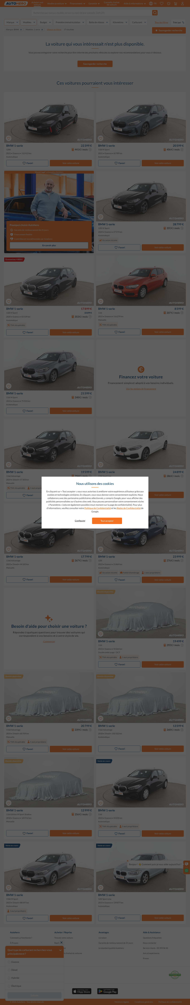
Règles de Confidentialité (129, 508)
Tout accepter (107, 520)
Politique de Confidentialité (97, 508)
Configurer (80, 520)
